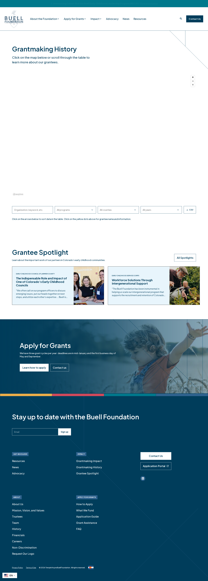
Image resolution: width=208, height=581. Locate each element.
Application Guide (87, 516)
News (126, 18)
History (16, 529)
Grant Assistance (86, 522)
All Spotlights (185, 257)
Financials (18, 535)
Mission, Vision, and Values (28, 510)
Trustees (17, 516)
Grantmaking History (89, 467)
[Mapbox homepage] (18, 194)
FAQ (78, 529)
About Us (17, 504)
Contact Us (195, 18)
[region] (104, 135)
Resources (139, 18)
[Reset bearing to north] (193, 85)
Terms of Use (31, 567)
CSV (191, 209)
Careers (17, 541)
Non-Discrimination (24, 547)
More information (149, 3)
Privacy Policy (17, 567)
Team (15, 522)
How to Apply (84, 504)
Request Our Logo (23, 553)
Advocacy (112, 18)
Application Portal (154, 466)
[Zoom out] (193, 81)
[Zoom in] (193, 77)
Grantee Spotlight (87, 473)
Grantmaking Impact (89, 461)
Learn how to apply (34, 367)
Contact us (59, 367)
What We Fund (85, 510)
